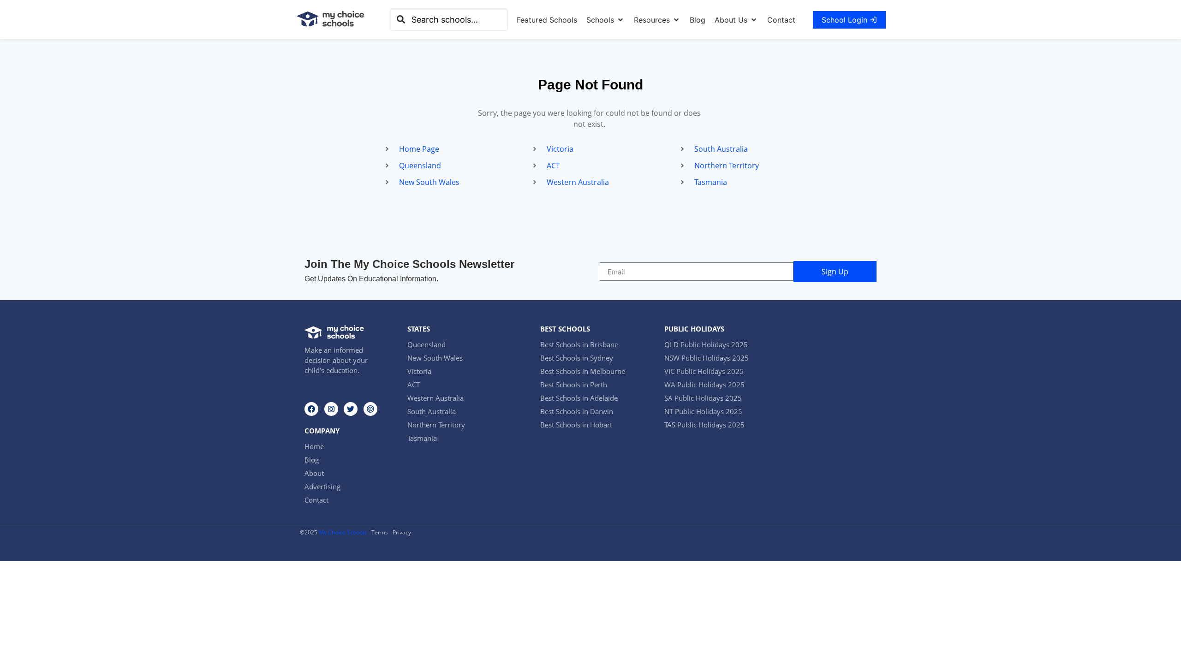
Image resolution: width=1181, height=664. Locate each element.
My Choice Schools (343, 532)
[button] (605, 20)
